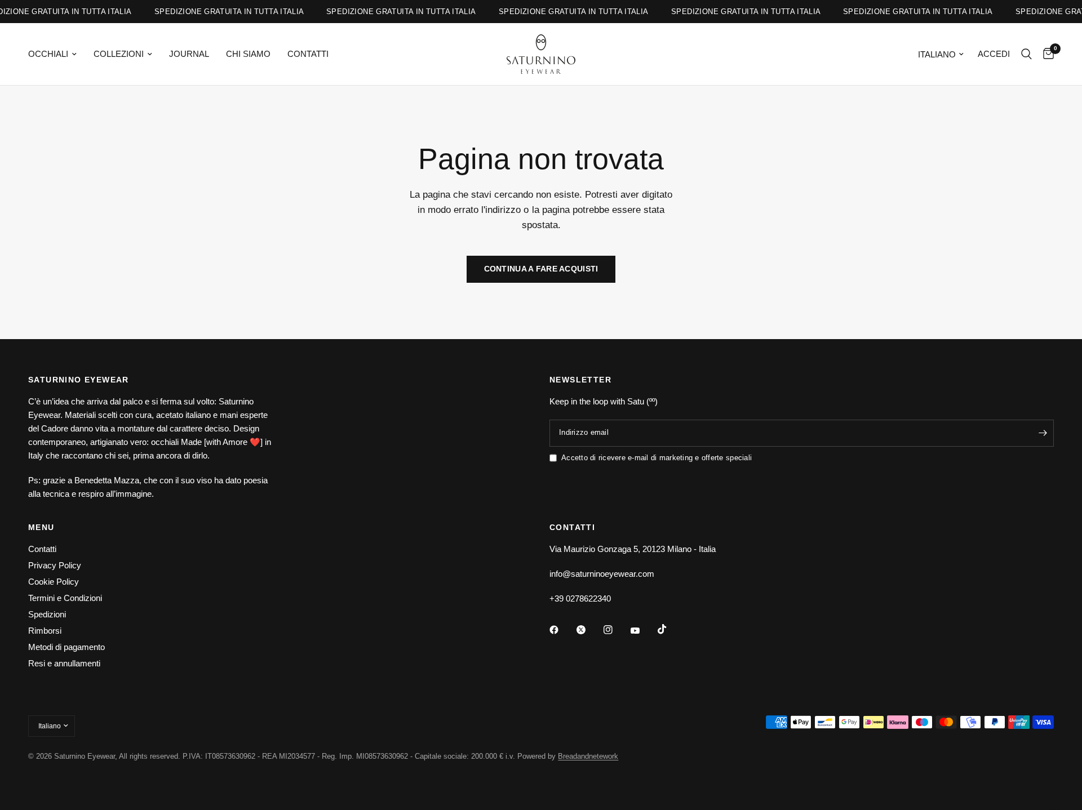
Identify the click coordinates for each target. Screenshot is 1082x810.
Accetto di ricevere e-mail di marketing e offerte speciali (656, 457)
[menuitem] (56, 54)
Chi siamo (248, 54)
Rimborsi (44, 630)
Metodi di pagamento (66, 647)
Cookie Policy (53, 581)
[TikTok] (670, 629)
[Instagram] (616, 629)
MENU (41, 527)
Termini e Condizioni (65, 598)
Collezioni (119, 54)
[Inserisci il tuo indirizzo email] (1042, 433)
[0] (1045, 54)
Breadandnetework (588, 756)
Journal (189, 54)
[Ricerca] (1026, 54)
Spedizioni (47, 614)
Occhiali (48, 54)
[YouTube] (643, 630)
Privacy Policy (54, 565)
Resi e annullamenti (64, 663)
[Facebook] (561, 629)
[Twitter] (589, 629)
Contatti (308, 54)
